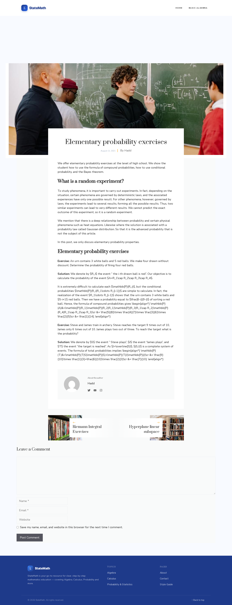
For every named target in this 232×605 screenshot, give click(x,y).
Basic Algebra (198, 8)
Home (178, 8)
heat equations (93, 225)
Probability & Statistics (119, 584)
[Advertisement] (116, 39)
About (163, 572)
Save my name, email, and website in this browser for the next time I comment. (71, 527)
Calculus (111, 578)
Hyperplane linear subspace (144, 429)
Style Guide (166, 584)
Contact (164, 578)
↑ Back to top (198, 600)
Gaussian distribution (100, 229)
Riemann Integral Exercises (87, 429)
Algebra (111, 572)
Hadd (127, 150)
